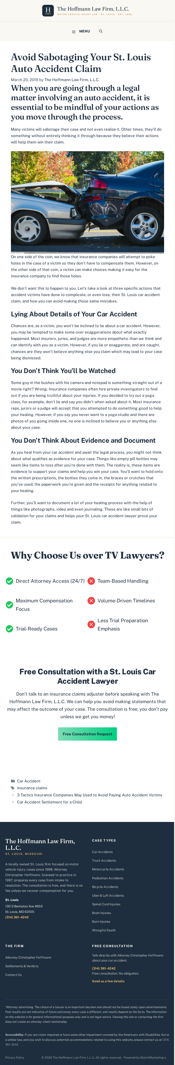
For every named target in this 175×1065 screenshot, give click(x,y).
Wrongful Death (104, 930)
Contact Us (13, 975)
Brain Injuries (101, 913)
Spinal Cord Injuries (106, 904)
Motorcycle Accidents (108, 869)
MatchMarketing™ (153, 1057)
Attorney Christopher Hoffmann (28, 957)
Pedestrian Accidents (107, 878)
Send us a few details (108, 981)
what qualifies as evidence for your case (58, 458)
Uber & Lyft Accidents (108, 895)
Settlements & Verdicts (22, 966)
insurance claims (32, 788)
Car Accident (29, 781)
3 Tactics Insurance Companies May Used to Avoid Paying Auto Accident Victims (89, 795)
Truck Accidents (104, 860)
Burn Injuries (101, 921)
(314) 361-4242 (17, 917)
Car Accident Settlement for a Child (49, 802)
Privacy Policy (14, 1057)
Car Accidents (102, 852)
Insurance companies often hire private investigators (97, 389)
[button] (101, 31)
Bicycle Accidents (105, 887)
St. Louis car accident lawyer (111, 516)
